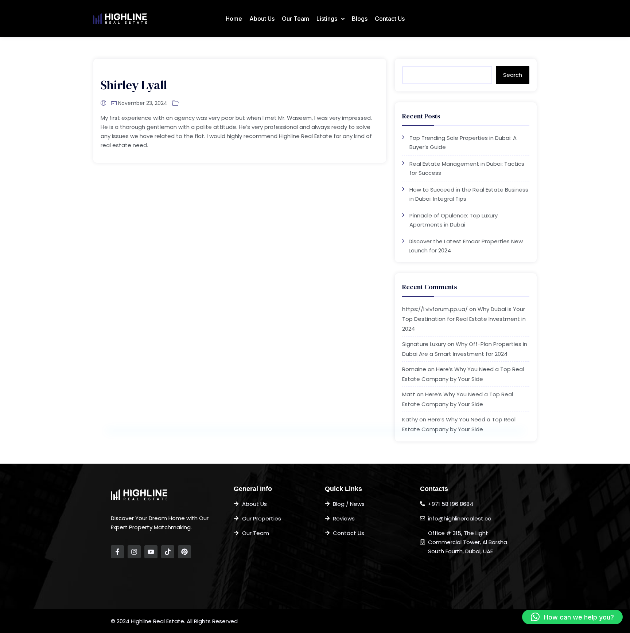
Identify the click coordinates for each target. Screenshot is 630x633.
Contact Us (390, 18)
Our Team (295, 18)
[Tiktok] (167, 551)
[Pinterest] (184, 551)
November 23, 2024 (142, 103)
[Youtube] (151, 551)
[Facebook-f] (117, 551)
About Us (262, 18)
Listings (326, 18)
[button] (572, 617)
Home (234, 18)
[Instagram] (134, 551)
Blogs (360, 18)
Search (512, 75)
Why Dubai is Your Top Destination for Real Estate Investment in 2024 (464, 319)
